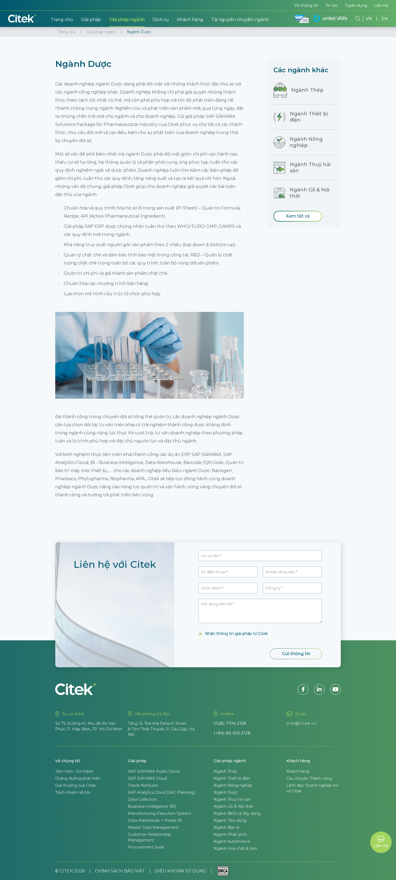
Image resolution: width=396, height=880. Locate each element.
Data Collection (142, 799)
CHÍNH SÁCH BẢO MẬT (120, 871)
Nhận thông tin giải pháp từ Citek (236, 633)
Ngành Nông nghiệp (306, 142)
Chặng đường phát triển (77, 778)
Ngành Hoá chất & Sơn (235, 848)
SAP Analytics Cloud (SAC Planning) (161, 792)
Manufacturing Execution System (159, 813)
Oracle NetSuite (143, 785)
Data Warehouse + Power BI (155, 820)
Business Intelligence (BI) (152, 806)
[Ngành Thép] (280, 90)
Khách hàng (190, 19)
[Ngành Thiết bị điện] (279, 117)
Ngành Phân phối (230, 834)
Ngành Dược (226, 792)
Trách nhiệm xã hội (72, 792)
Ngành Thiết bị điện (232, 778)
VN (369, 18)
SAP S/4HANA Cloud (147, 778)
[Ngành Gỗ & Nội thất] (279, 193)
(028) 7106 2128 (230, 723)
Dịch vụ (160, 19)
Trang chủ (62, 19)
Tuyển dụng (356, 5)
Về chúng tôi (306, 5)
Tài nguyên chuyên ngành (240, 19)
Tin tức (331, 5)
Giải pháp (91, 19)
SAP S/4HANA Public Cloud (153, 771)
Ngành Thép (307, 90)
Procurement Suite (146, 847)
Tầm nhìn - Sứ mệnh (74, 771)
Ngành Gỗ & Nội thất (233, 806)
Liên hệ (381, 5)
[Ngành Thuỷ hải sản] (279, 168)
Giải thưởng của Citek (75, 785)
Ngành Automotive (232, 841)
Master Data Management (153, 827)
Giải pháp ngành (126, 19)
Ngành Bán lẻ (226, 827)
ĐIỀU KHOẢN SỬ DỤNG (180, 871)
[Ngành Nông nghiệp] (279, 142)
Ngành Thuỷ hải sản (232, 799)
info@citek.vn (301, 723)
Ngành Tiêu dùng (230, 820)
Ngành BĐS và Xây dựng (237, 813)
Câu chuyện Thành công (309, 778)
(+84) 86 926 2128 (232, 733)
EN (384, 18)
